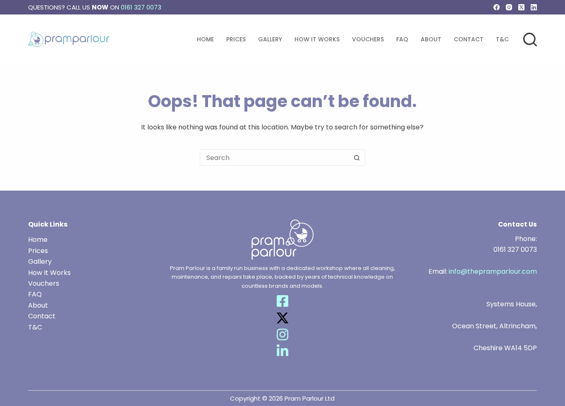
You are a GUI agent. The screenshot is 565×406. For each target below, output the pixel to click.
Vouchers (368, 39)
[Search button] (357, 157)
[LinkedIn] (534, 7)
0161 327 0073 (141, 7)
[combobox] (274, 157)
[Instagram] (509, 7)
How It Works (317, 39)
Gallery (270, 39)
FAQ (402, 39)
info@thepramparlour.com (493, 271)
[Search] (530, 39)
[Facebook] (496, 7)
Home (205, 39)
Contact (469, 39)
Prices (236, 39)
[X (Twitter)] (521, 7)
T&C (502, 39)
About (431, 39)
